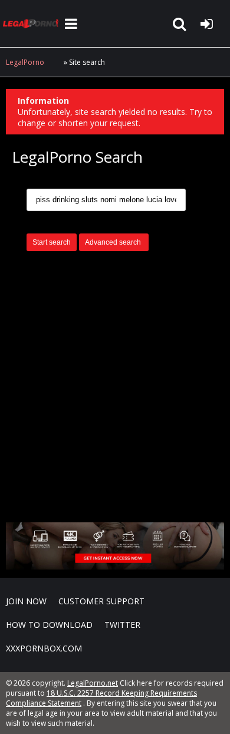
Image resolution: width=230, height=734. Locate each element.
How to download (49, 624)
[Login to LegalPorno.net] (206, 23)
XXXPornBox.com (44, 648)
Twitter (122, 624)
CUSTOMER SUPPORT (101, 601)
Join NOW (26, 601)
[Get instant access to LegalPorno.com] (115, 566)
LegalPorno (25, 62)
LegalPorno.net (32, 23)
